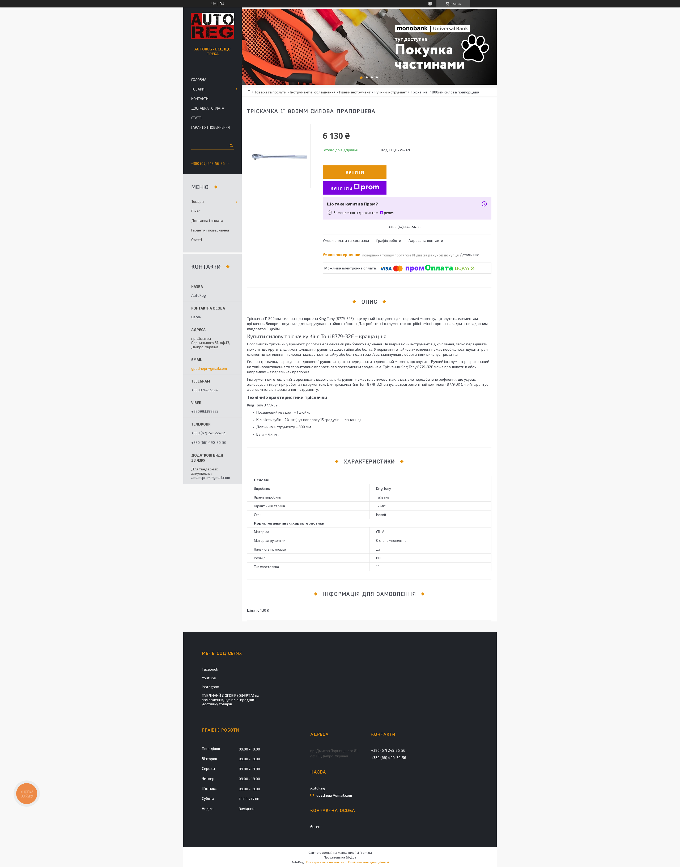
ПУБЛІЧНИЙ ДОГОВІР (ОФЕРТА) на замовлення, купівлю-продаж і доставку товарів (230, 699)
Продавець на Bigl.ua (340, 857)
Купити (355, 172)
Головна (198, 80)
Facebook (210, 669)
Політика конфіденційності (368, 862)
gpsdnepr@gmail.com (209, 368)
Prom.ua (366, 852)
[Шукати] (231, 145)
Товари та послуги (270, 92)
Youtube (209, 678)
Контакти (200, 99)
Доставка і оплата (207, 108)
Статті (196, 118)
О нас (196, 211)
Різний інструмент (355, 92)
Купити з (341, 188)
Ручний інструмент (391, 92)
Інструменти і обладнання (312, 92)
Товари (198, 89)
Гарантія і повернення (210, 127)
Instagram (210, 686)
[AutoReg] (212, 26)
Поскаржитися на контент (326, 862)
